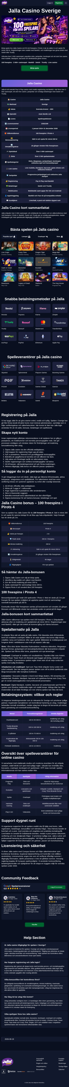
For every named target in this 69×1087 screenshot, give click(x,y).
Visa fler (34, 924)
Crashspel (41, 236)
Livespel (24, 236)
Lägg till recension (56, 887)
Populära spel (7, 236)
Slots (58, 236)
